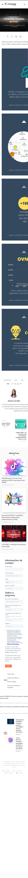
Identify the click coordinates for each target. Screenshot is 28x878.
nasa (15, 380)
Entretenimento (14, 14)
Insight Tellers (10, 674)
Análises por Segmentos (13, 677)
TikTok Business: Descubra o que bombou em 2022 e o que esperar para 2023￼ (13, 480)
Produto (18, 734)
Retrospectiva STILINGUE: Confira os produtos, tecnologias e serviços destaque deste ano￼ (20, 726)
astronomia (7, 380)
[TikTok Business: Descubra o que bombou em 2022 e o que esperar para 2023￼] (14, 467)
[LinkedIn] (16, 36)
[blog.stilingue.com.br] (10, 4)
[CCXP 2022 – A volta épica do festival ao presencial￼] (14, 533)
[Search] (24, 4)
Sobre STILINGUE (11, 681)
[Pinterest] (20, 384)
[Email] (20, 36)
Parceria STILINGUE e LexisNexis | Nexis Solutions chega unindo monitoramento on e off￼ (12, 517)
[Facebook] (7, 36)
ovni (22, 380)
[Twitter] (12, 36)
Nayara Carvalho (9, 25)
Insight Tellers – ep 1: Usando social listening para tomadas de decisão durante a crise (21, 436)
